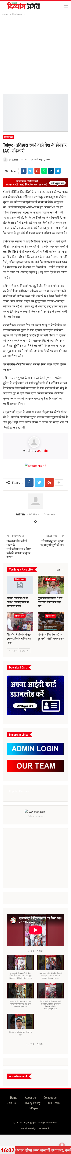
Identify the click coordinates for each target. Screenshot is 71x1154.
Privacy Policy (32, 1103)
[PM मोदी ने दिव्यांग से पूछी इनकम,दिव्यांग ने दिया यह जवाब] (20, 621)
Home (13, 1097)
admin (42, 450)
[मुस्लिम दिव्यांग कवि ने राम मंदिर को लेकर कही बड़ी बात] (51, 585)
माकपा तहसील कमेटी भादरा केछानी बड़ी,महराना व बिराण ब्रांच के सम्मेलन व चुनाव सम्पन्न (19, 549)
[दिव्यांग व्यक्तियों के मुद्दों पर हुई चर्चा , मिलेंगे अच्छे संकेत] (51, 621)
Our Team (54, 1103)
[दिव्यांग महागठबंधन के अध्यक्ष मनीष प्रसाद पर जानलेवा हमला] (20, 585)
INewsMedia (44, 1128)
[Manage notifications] (62, 1146)
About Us (30, 1097)
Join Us (11, 1103)
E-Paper (33, 1108)
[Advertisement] (35, 54)
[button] (40, 951)
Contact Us (50, 1097)
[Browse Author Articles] (35, 501)
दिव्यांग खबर (8, 137)
